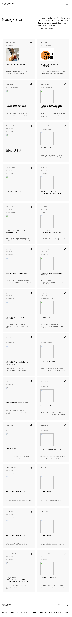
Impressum (57, 612)
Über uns (19, 612)
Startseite (4, 612)
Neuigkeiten (42, 612)
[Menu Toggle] (67, 3)
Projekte (12, 612)
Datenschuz (66, 612)
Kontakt (50, 612)
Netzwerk (27, 612)
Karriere (34, 612)
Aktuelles (9, 128)
